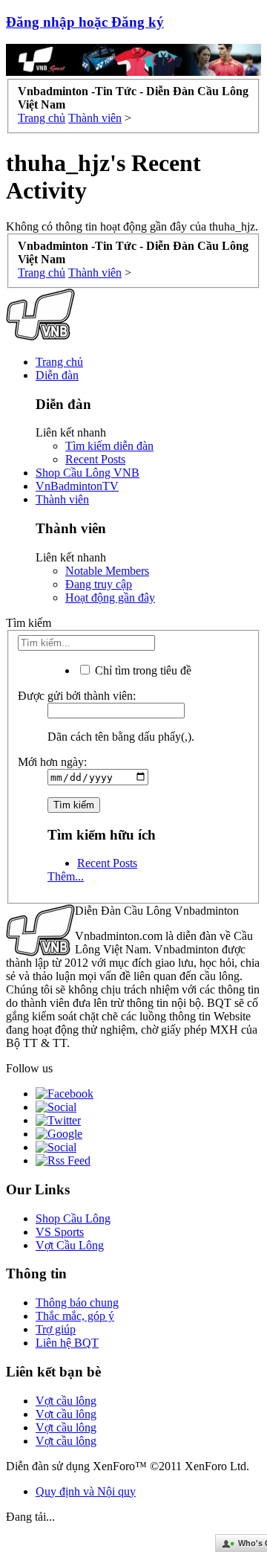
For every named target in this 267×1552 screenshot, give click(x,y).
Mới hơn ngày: (52, 762)
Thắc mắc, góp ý (75, 1316)
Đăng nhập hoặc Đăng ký (85, 22)
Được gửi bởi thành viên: (77, 695)
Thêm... (65, 876)
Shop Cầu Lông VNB (87, 472)
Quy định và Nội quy (86, 1491)
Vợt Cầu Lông (70, 1245)
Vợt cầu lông (66, 1400)
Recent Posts (95, 459)
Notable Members (107, 570)
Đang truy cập (98, 584)
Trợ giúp (56, 1329)
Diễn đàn (57, 375)
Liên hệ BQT (67, 1342)
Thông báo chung (77, 1302)
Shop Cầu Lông (73, 1218)
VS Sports (60, 1232)
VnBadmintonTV (77, 486)
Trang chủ (59, 361)
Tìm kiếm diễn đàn (109, 445)
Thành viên (62, 499)
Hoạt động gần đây (110, 597)
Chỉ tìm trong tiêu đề (141, 670)
